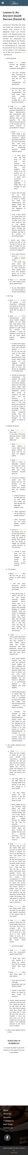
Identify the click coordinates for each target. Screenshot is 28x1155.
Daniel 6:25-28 (17, 972)
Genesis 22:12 (20, 857)
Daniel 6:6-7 (17, 300)
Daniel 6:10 (21, 530)
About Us (7, 1113)
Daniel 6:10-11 (20, 430)
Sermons (7, 1117)
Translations (8, 1120)
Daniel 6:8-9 (17, 316)
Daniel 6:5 (16, 280)
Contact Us (8, 1128)
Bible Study (8, 1124)
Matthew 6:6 (21, 432)
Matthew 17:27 (20, 444)
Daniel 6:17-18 (18, 844)
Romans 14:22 (20, 460)
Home (5, 1110)
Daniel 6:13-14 (20, 635)
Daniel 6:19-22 (17, 906)
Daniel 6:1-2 (17, 62)
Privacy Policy (14, 1152)
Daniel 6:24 (17, 950)
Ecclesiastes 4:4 (20, 132)
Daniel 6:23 (17, 920)
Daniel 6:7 (21, 349)
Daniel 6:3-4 (17, 106)
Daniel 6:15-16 (20, 751)
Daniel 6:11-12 (17, 573)
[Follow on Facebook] (7, 1137)
